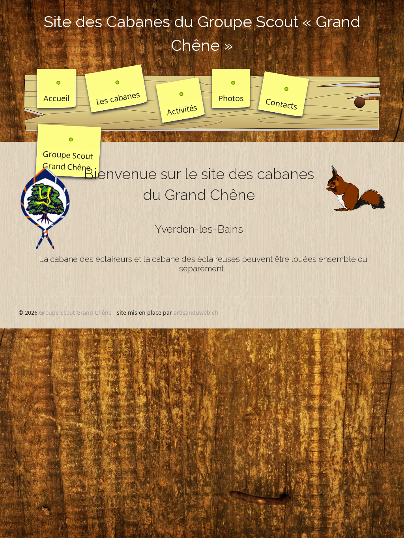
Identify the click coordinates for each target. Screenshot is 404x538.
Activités (182, 110)
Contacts (281, 104)
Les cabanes (118, 98)
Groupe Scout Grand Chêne (68, 160)
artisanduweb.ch (196, 312)
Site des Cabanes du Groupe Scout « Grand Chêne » (202, 33)
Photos (231, 98)
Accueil (56, 98)
